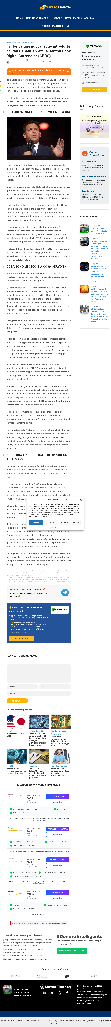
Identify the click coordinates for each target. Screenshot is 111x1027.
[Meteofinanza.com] (55, 7)
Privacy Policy (55, 527)
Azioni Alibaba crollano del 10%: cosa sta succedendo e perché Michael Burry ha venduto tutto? (98, 273)
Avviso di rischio (7, 1021)
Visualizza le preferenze (71, 522)
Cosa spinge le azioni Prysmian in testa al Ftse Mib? (99, 231)
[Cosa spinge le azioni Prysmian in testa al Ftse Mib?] (84, 228)
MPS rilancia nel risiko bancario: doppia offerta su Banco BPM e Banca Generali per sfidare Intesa (100, 315)
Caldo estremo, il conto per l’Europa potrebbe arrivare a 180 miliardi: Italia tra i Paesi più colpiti (99, 295)
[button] (81, 500)
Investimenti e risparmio (79, 18)
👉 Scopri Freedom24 (21, 638)
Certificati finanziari (38, 18)
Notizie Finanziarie (53, 25)
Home (19, 18)
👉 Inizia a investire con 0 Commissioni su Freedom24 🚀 (38, 71)
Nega (51, 522)
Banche (57, 18)
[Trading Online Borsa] (55, 986)
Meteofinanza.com (13, 43)
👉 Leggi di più (94, 89)
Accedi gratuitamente (71, 950)
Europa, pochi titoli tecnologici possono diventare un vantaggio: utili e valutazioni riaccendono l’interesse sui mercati (99, 250)
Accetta (36, 522)
